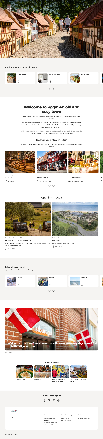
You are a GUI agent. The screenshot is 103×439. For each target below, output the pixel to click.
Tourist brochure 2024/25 (51, 422)
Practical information (84, 418)
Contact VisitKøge (49, 418)
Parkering (47, 420)
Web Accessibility (49, 425)
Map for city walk (66, 420)
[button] (20, 178)
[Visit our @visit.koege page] (58, 400)
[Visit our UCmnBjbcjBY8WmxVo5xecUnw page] (53, 400)
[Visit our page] (44, 400)
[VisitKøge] (14, 411)
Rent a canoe (65, 418)
